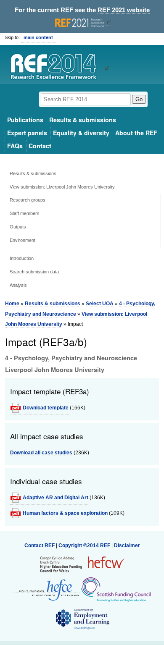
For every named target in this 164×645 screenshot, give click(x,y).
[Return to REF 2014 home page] (56, 67)
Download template (46, 408)
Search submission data (34, 271)
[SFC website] (115, 589)
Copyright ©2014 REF (84, 545)
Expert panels (27, 132)
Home (12, 304)
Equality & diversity (81, 132)
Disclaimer (127, 545)
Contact (40, 146)
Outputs (18, 226)
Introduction (22, 258)
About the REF (136, 132)
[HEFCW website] (82, 564)
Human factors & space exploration (65, 513)
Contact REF (39, 545)
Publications (25, 119)
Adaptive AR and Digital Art (55, 498)
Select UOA (100, 304)
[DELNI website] (82, 618)
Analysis (18, 285)
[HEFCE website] (46, 589)
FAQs (15, 146)
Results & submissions (82, 119)
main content (38, 37)
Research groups (27, 199)
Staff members (25, 213)
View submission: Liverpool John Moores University (62, 186)
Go (139, 99)
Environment (22, 240)
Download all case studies (41, 453)
